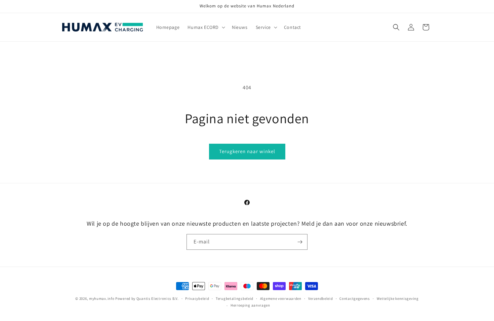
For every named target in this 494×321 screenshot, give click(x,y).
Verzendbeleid (320, 298)
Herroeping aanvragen (250, 305)
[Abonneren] (299, 242)
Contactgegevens (354, 298)
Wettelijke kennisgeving (398, 298)
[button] (205, 27)
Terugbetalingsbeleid (234, 298)
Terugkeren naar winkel (247, 151)
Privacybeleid (197, 298)
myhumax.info (101, 298)
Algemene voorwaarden (280, 298)
